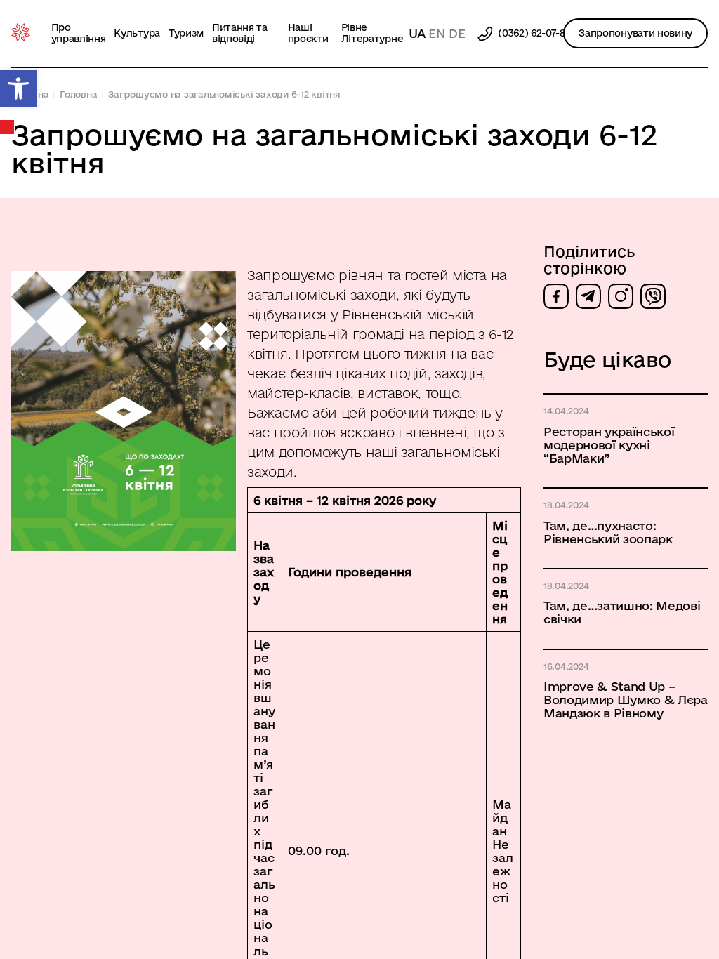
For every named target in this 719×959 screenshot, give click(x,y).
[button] (18, 88)
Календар (7, 127)
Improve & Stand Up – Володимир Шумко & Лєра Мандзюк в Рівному (625, 700)
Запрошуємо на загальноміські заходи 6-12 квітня (224, 94)
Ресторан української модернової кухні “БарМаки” (609, 445)
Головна (78, 94)
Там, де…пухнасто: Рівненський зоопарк (608, 532)
